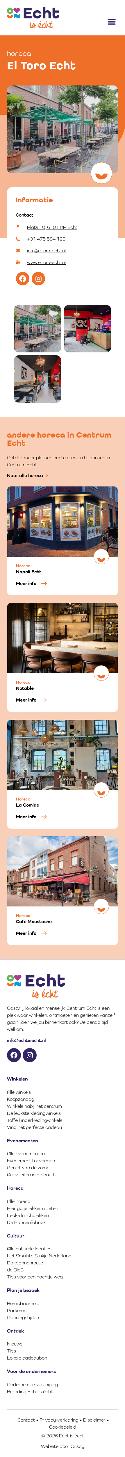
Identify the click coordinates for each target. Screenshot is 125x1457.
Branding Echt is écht (30, 1391)
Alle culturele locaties (29, 1249)
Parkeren (16, 1310)
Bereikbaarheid (23, 1303)
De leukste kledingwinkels (34, 1113)
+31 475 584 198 (46, 239)
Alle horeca (19, 1201)
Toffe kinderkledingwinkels (34, 1120)
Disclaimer (94, 1420)
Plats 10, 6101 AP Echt (52, 227)
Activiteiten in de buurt (31, 1174)
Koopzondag (20, 1099)
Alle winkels (19, 1092)
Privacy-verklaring (59, 1420)
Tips (11, 1351)
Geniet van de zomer (29, 1167)
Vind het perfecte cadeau (34, 1127)
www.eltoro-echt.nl (46, 262)
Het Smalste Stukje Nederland (39, 1256)
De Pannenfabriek (26, 1222)
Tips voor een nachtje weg (35, 1277)
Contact (26, 1420)
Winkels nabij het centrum (34, 1106)
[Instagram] (38, 279)
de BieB (15, 1270)
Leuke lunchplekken (28, 1215)
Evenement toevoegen (31, 1160)
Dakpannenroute (25, 1263)
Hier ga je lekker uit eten (32, 1208)
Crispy (77, 1446)
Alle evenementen (26, 1153)
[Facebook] (23, 279)
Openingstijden (23, 1317)
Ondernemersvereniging (32, 1384)
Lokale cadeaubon (27, 1358)
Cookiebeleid (62, 1427)
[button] (111, 21)
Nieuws (14, 1344)
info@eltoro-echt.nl (46, 250)
